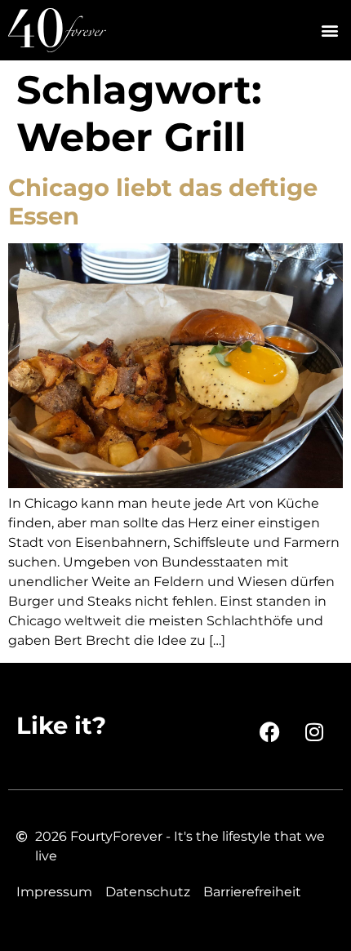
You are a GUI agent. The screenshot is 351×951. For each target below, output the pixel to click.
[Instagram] (314, 732)
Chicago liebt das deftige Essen (163, 201)
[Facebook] (269, 732)
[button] (329, 30)
